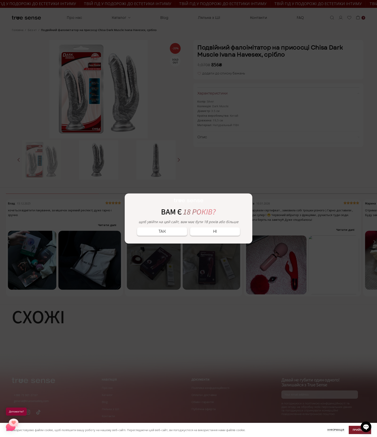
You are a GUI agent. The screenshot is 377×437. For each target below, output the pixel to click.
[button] (12, 425)
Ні (215, 231)
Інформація (336, 430)
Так (162, 231)
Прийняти (360, 430)
